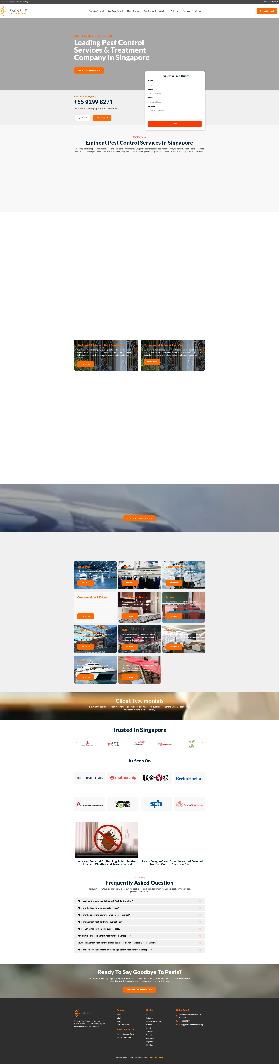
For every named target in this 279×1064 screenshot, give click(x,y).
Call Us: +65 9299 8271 (270, 2)
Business (186, 11)
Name (150, 81)
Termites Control (96, 11)
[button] (76, 770)
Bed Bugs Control (115, 11)
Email (150, 98)
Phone (150, 89)
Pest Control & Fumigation (155, 11)
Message (152, 106)
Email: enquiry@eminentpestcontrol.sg (14, 2)
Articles (198, 11)
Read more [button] (83, 737)
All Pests (174, 11)
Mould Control (133, 11)
